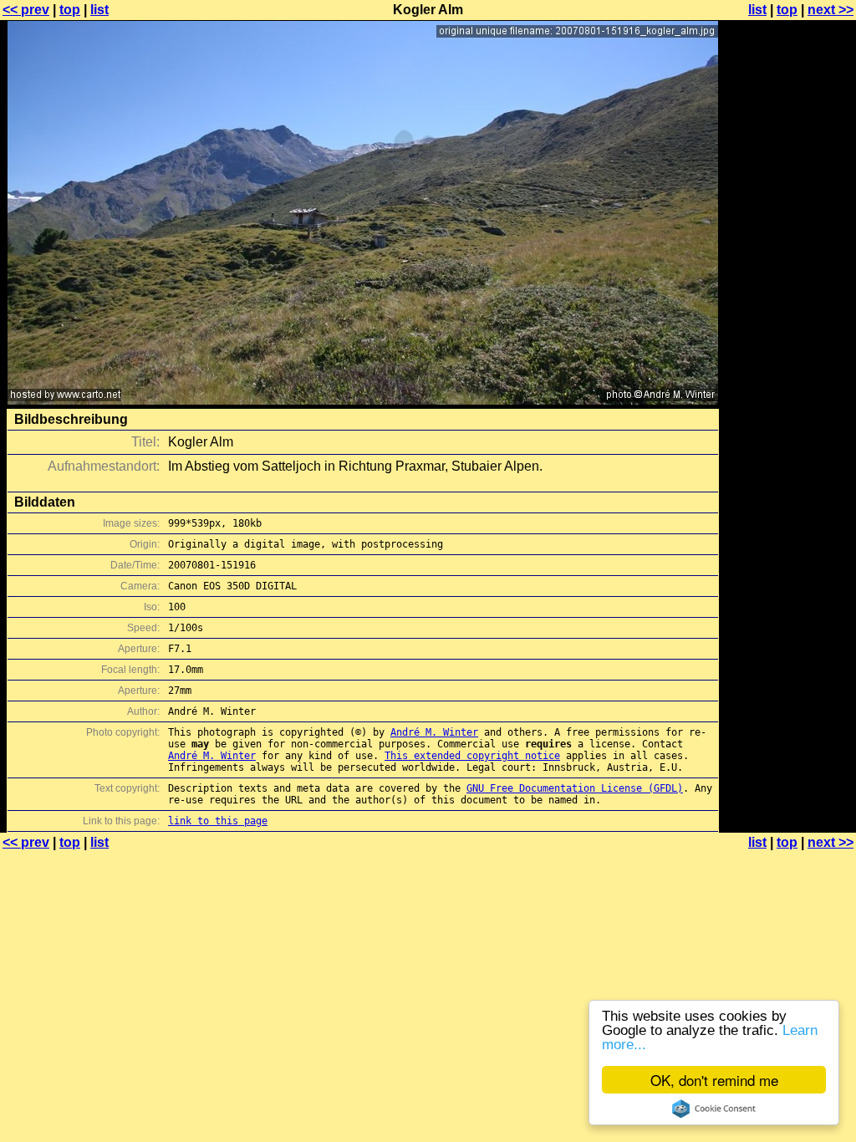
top (69, 10)
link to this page (218, 821)
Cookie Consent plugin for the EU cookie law (714, 1108)
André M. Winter (434, 732)
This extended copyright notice (472, 756)
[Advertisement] (788, 414)
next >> (830, 10)
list (99, 10)
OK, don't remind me (714, 1079)
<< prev (26, 10)
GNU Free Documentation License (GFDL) (574, 788)
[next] (363, 400)
